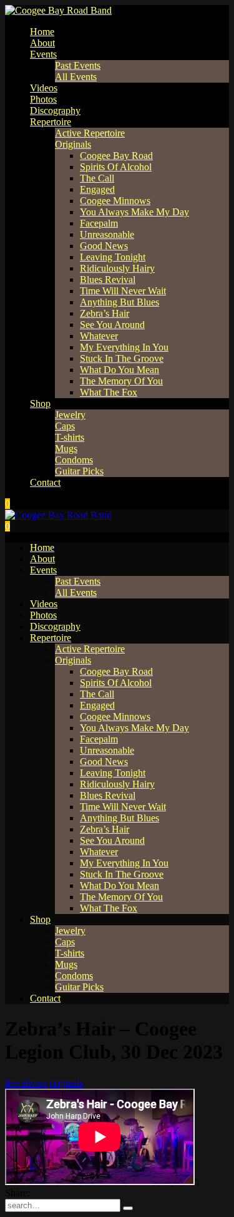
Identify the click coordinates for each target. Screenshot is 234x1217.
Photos (43, 99)
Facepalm (99, 223)
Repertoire (50, 121)
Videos (43, 88)
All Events (76, 76)
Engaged (97, 189)
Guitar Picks (79, 471)
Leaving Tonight (112, 257)
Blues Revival (107, 279)
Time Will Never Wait (123, 290)
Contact (45, 482)
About (42, 43)
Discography (55, 110)
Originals (73, 144)
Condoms (74, 459)
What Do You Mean (119, 369)
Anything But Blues (119, 302)
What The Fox (108, 392)
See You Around (112, 324)
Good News (104, 245)
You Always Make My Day (134, 212)
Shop (40, 403)
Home (42, 31)
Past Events (77, 65)
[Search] (128, 1208)
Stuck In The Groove (121, 358)
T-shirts (69, 437)
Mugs (66, 448)
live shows (26, 1082)
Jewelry (70, 414)
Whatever (99, 336)
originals (66, 1082)
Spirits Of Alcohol (116, 167)
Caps (65, 426)
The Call (97, 178)
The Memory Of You (121, 381)
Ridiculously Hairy (117, 268)
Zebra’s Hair (104, 313)
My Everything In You (124, 347)
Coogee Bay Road (116, 155)
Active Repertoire (90, 133)
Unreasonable (107, 234)
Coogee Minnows (115, 200)
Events (43, 54)
